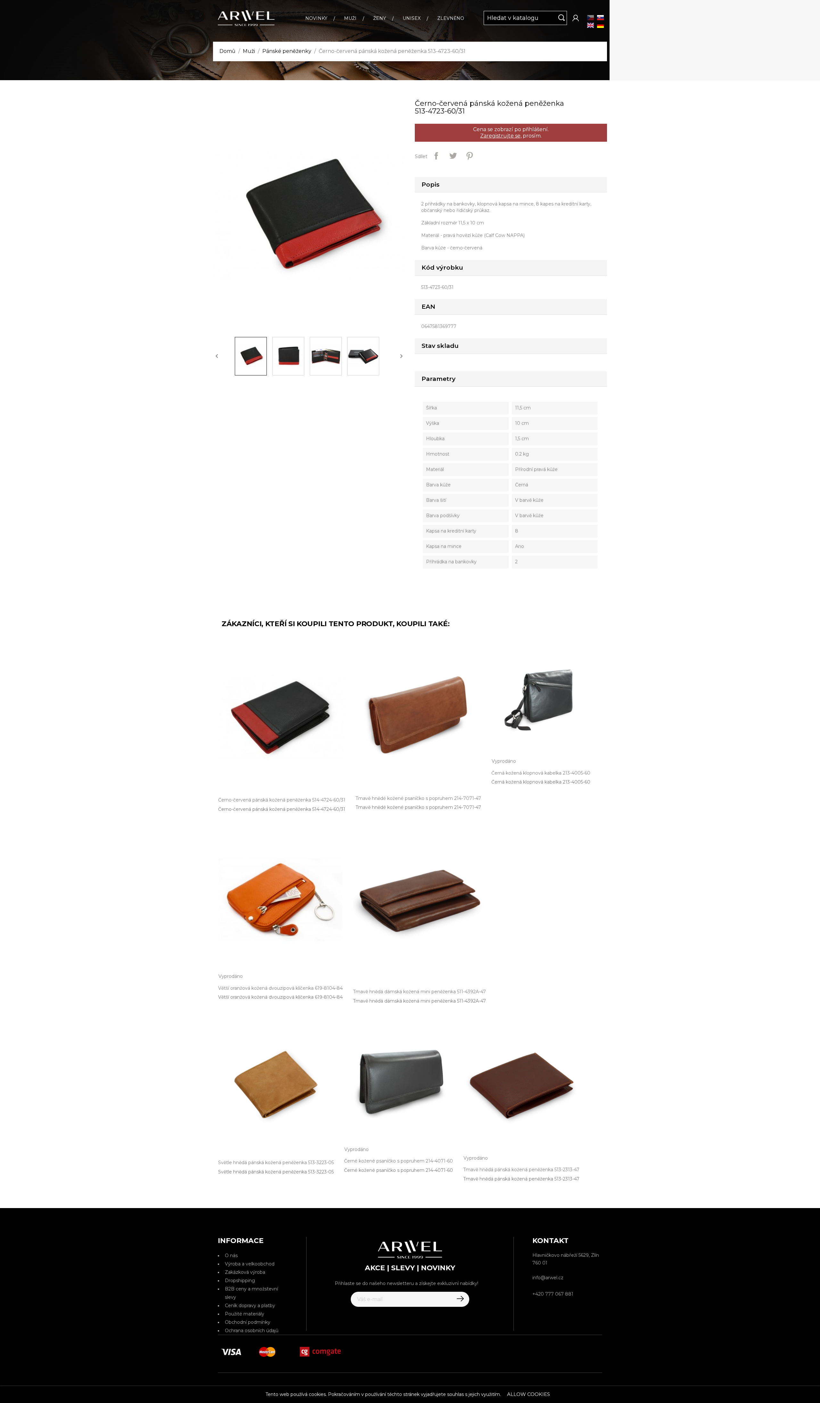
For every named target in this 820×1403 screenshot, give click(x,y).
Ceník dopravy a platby (250, 1305)
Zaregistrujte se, (500, 136)
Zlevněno (450, 18)
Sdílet (436, 155)
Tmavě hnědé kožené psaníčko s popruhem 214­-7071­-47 (418, 807)
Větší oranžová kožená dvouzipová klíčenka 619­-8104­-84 (280, 997)
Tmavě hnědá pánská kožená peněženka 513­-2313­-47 (521, 1179)
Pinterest (469, 155)
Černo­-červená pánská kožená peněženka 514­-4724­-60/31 (281, 809)
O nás (231, 1255)
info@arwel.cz (547, 1278)
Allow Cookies (528, 1394)
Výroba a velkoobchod (250, 1264)
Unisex (412, 18)
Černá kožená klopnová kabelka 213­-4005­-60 (540, 782)
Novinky (316, 18)
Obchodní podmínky (247, 1322)
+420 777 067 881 (552, 1294)
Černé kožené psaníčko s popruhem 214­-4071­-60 (398, 1170)
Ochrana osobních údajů (251, 1330)
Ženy (379, 18)
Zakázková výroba (245, 1272)
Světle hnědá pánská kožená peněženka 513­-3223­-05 (276, 1172)
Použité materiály (244, 1314)
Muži (350, 18)
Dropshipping (240, 1280)
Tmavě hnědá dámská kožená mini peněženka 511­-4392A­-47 (419, 1001)
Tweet (453, 155)
